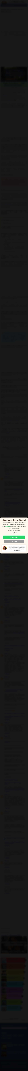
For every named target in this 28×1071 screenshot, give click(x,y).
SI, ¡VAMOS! (15, 537)
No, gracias (14, 541)
